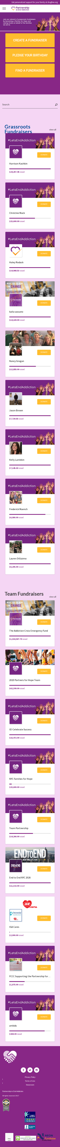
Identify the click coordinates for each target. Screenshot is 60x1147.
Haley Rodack (16, 262)
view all (52, 130)
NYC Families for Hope (20, 778)
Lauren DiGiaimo (18, 558)
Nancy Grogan (16, 361)
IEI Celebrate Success (20, 729)
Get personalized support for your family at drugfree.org (35, 2)
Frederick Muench (18, 509)
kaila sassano (16, 311)
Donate (44, 154)
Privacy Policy (30, 1077)
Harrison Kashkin (18, 163)
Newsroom (30, 1085)
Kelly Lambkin (16, 459)
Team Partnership (18, 828)
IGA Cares (14, 926)
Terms (9, 1140)
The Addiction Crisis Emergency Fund (28, 630)
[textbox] (30, 104)
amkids (13, 1025)
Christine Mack (17, 212)
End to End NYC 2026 (20, 877)
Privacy (9, 1138)
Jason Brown (16, 410)
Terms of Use (30, 1081)
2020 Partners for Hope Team (24, 680)
